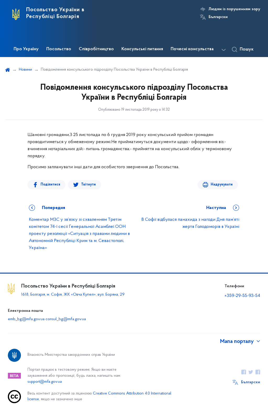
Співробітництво (96, 49)
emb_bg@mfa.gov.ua (26, 319)
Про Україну (26, 49)
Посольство (58, 49)
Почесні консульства (192, 49)
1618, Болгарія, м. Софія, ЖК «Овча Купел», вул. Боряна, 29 (73, 294)
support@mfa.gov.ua (44, 382)
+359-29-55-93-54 (242, 296)
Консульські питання (142, 49)
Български (218, 17)
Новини (25, 69)
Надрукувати (222, 185)
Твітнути (88, 185)
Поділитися (50, 185)
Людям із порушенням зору (234, 9)
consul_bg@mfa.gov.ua (66, 319)
